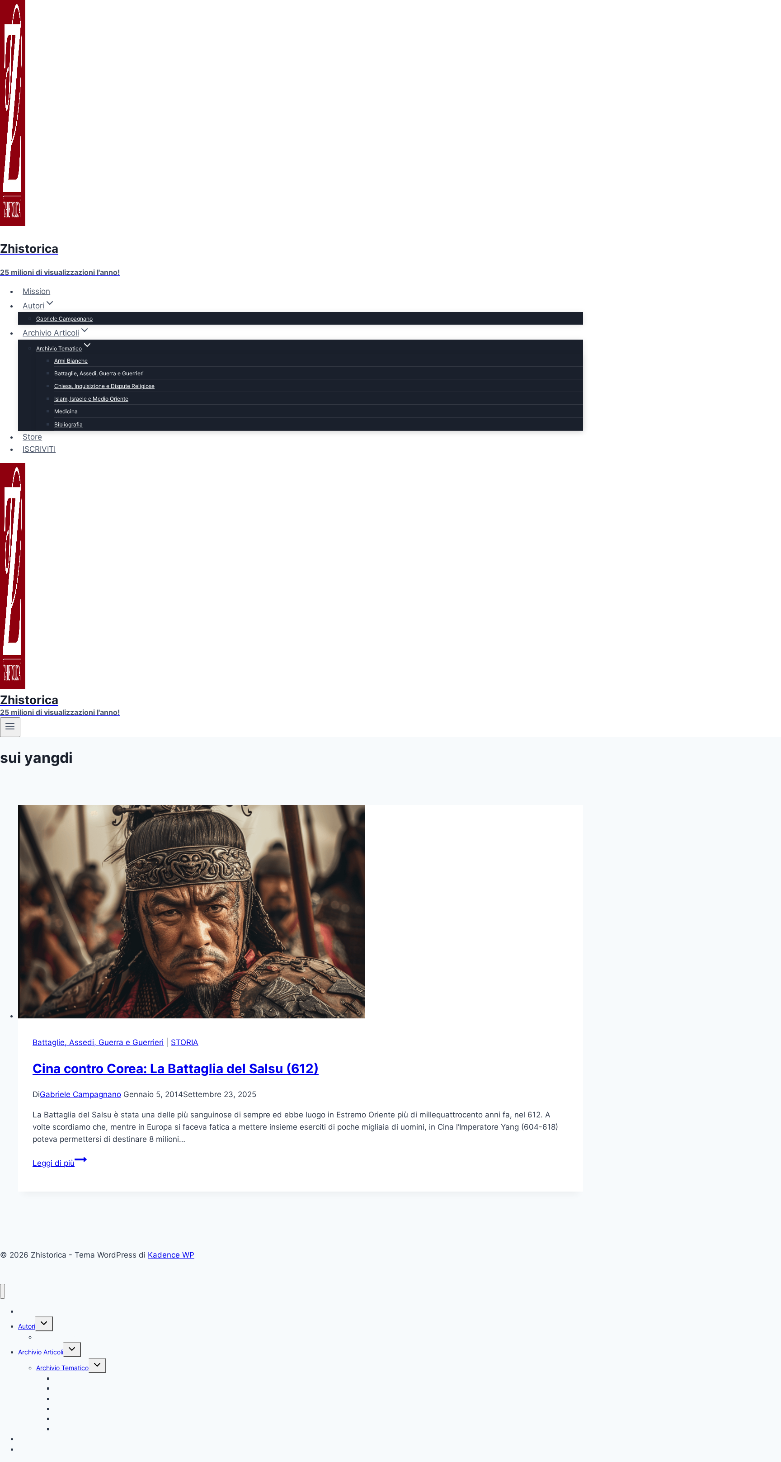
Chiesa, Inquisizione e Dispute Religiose (104, 386)
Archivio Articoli (40, 1352)
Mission (36, 291)
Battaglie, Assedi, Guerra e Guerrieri (99, 373)
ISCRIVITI (39, 449)
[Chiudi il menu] (2, 1291)
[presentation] (300, 913)
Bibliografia (68, 424)
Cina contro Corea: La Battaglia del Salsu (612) (176, 1068)
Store (32, 436)
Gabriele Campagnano (64, 318)
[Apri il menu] (10, 727)
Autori (26, 1326)
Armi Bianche (71, 360)
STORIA (184, 1042)
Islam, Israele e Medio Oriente (91, 398)
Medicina (66, 411)
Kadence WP (171, 1254)
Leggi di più (60, 1163)
